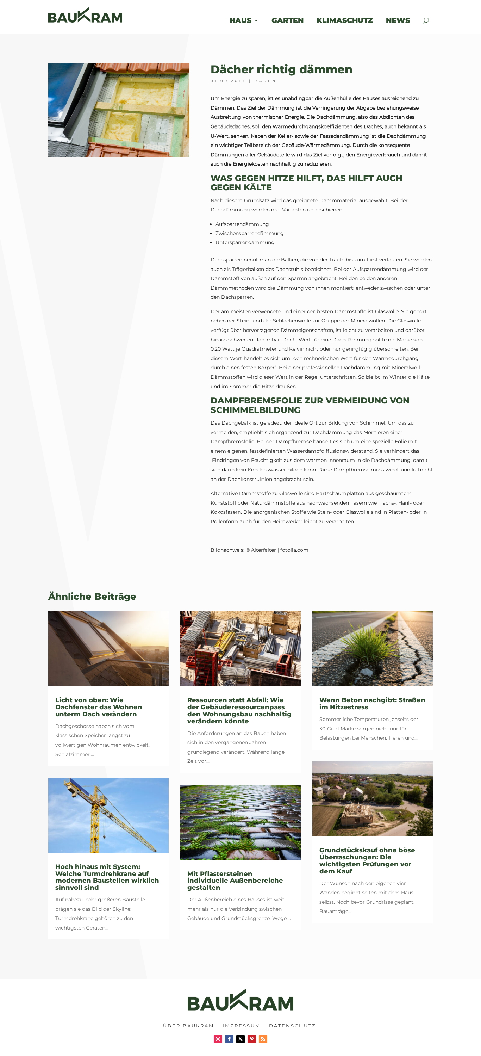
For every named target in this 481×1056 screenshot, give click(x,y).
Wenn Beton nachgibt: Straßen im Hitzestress (372, 703)
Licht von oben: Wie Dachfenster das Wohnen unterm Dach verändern (98, 707)
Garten (287, 20)
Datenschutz (292, 1026)
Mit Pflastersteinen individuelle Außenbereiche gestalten (235, 881)
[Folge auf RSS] (263, 1039)
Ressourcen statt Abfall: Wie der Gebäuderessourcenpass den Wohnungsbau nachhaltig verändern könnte (239, 710)
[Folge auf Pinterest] (252, 1039)
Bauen (266, 81)
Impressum (242, 1026)
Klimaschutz (345, 20)
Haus (240, 20)
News (402, 20)
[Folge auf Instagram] (218, 1039)
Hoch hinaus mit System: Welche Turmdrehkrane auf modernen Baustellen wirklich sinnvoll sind (107, 877)
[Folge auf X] (240, 1039)
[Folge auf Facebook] (229, 1039)
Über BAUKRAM (188, 1026)
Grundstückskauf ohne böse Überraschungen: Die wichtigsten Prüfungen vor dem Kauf (367, 860)
